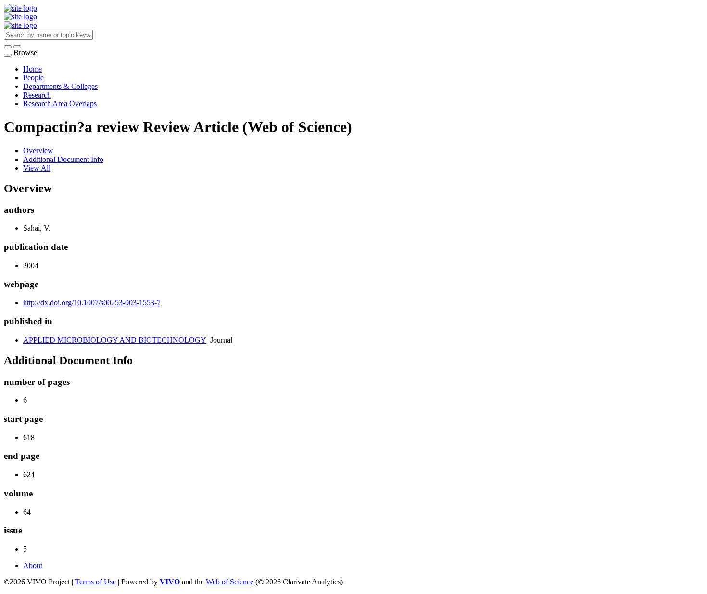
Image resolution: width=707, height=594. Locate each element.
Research (37, 95)
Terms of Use (96, 582)
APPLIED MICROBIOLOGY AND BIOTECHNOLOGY (114, 340)
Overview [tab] (38, 151)
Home (32, 69)
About (32, 565)
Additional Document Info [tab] (63, 159)
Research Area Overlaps (60, 103)
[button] (8, 46)
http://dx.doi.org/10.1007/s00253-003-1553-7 (92, 302)
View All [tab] (36, 168)
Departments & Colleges (60, 86)
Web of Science (229, 582)
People (33, 78)
